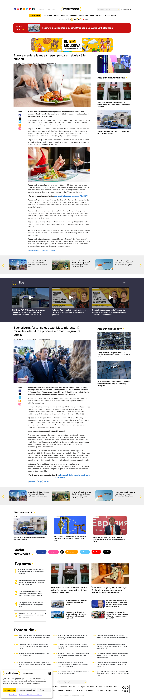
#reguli (53, 250)
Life (86, 15)
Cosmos (107, 15)
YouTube (96, 552)
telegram (27, 9)
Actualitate (48, 15)
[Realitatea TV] (79, 19)
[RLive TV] (18, 283)
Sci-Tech (98, 15)
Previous (1, 263)
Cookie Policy (13, 695)
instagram (18, 9)
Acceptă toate (10, 690)
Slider (34, 339)
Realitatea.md (46, 339)
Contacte (40, 9)
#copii (40, 481)
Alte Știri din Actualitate (111, 77)
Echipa (47, 9)
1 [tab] (70, 318)
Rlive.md (80, 690)
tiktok (33, 9)
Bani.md (89, 690)
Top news (22, 564)
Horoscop (69, 690)
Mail (19, 128)
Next (142, 263)
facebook (15, 9)
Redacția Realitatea (50, 63)
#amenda (32, 481)
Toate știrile (35, 15)
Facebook (20, 115)
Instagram (53, 552)
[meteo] (66, 19)
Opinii (113, 15)
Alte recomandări (23, 512)
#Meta (46, 481)
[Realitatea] (78, 9)
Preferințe (43, 690)
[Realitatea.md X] (21, 9)
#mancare (45, 250)
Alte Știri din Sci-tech (109, 328)
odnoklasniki (24, 9)
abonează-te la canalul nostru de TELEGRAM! (71, 196)
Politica (56, 15)
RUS (129, 9)
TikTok (107, 552)
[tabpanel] (31, 301)
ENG (124, 9)
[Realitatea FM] (72, 19)
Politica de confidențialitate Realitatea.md (30, 695)
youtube (30, 9)
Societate (64, 15)
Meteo (60, 690)
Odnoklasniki (20, 125)
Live (86, 19)
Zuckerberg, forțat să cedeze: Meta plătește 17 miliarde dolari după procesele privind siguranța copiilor (47, 331)
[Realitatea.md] (125, 689)
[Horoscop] (59, 19)
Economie (73, 15)
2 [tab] (71, 318)
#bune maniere (34, 250)
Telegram (20, 121)
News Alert (19, 28)
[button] (50, 673)
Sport (92, 15)
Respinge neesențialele (27, 690)
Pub (53, 9)
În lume (81, 15)
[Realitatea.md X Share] (20, 118)
